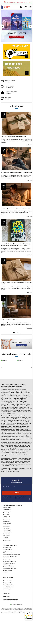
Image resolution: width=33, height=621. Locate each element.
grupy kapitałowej (20, 47)
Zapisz (16, 38)
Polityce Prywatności (9, 62)
